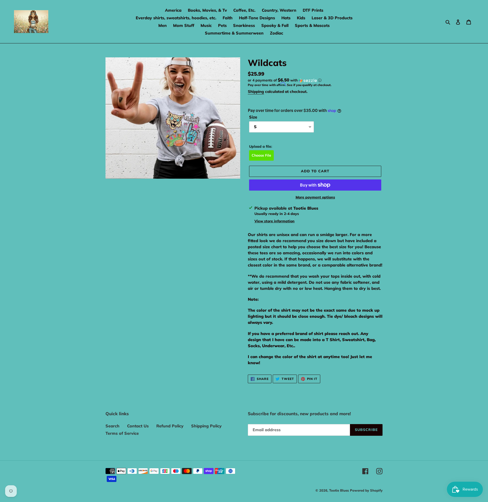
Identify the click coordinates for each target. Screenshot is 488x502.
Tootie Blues (339, 490)
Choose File (261, 155)
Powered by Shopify (366, 490)
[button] (285, 80)
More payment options (315, 197)
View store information (274, 221)
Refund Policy (170, 425)
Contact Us (138, 425)
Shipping (256, 91)
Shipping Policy (206, 425)
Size (253, 117)
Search (112, 425)
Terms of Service (122, 433)
